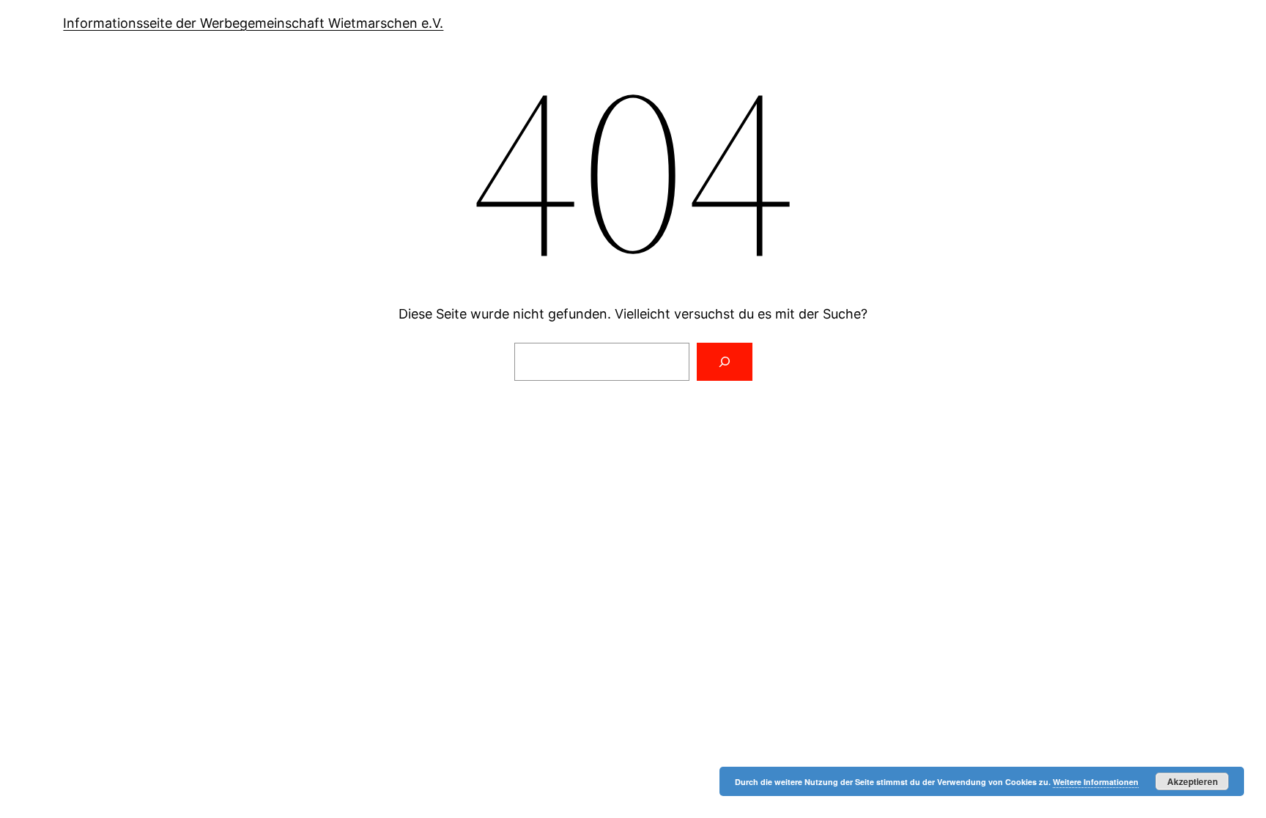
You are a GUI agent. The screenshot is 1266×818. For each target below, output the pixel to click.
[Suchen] (724, 362)
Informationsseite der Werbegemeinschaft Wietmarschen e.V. (253, 23)
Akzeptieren (1192, 781)
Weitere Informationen (1096, 781)
